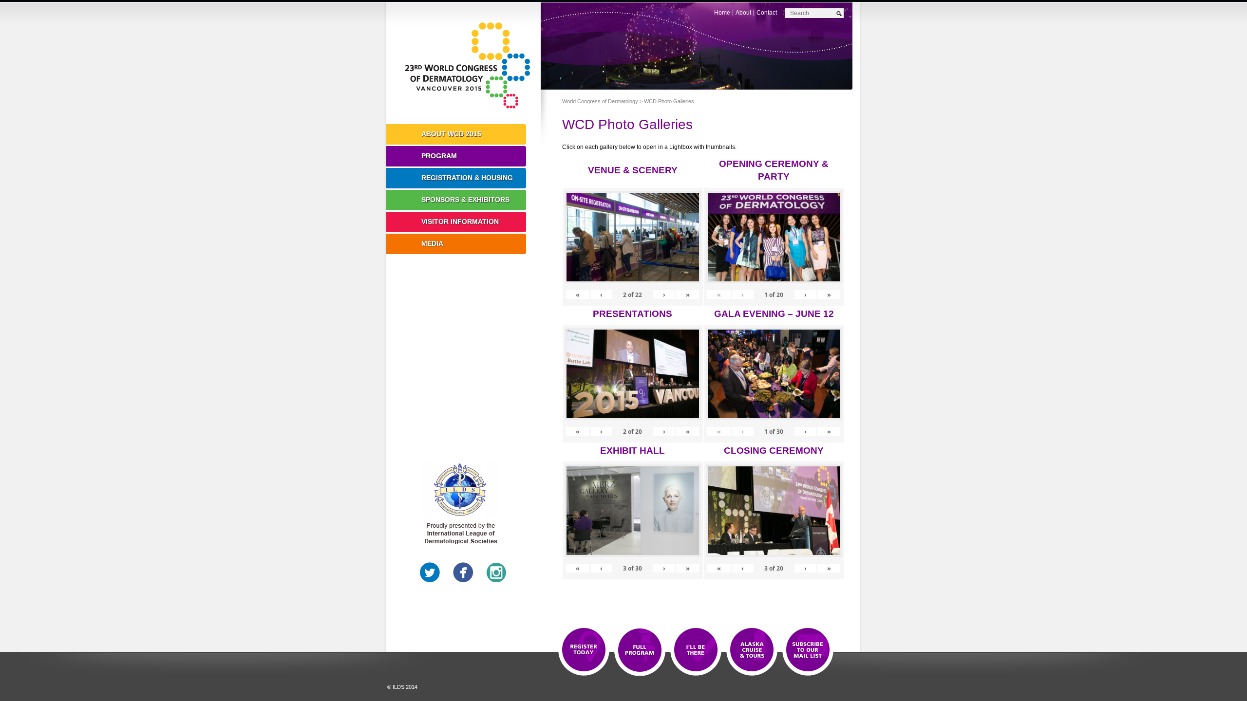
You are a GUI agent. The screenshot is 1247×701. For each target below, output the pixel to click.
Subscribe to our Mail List (807, 650)
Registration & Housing (467, 178)
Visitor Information (460, 221)
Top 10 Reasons (639, 650)
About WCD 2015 (451, 134)
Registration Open (583, 650)
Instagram (496, 572)
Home (722, 12)
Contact (766, 12)
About (743, 12)
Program (439, 156)
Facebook (463, 572)
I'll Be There (695, 650)
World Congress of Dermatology (470, 66)
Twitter (430, 572)
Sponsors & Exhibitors (465, 199)
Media (432, 243)
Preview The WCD (751, 650)
